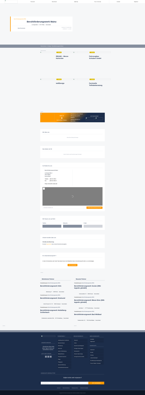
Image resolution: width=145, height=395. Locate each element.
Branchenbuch (44, 46)
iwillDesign (60, 83)
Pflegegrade (60, 362)
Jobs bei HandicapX (93, 357)
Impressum (92, 349)
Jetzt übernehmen (72, 265)
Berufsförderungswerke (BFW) (20, 19)
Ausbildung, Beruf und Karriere (63, 340)
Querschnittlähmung (62, 364)
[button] (93, 226)
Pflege (59, 359)
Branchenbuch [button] (54, 1)
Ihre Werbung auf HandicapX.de (96, 360)
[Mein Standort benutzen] (85, 208)
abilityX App (76, 1)
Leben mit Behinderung (62, 351)
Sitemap (91, 355)
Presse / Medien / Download (95, 363)
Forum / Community (97, 1)
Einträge (49, 46)
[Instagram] (48, 357)
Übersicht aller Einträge (78, 353)
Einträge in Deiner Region (78, 348)
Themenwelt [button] (32, 1)
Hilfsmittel (60, 348)
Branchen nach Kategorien (79, 345)
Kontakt (91, 352)
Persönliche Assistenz (62, 356)
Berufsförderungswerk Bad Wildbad (87, 314)
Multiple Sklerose (61, 353)
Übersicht (76, 340)
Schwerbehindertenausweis (63, 367)
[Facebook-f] (46, 357)
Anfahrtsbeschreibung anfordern (94, 207)
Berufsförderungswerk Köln (50, 286)
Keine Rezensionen (21, 28)
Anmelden (118, 1)
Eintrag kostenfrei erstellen (79, 356)
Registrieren (136, 1)
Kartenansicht (76, 351)
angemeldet (49, 244)
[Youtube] (51, 357)
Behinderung (60, 345)
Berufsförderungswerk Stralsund (52, 298)
